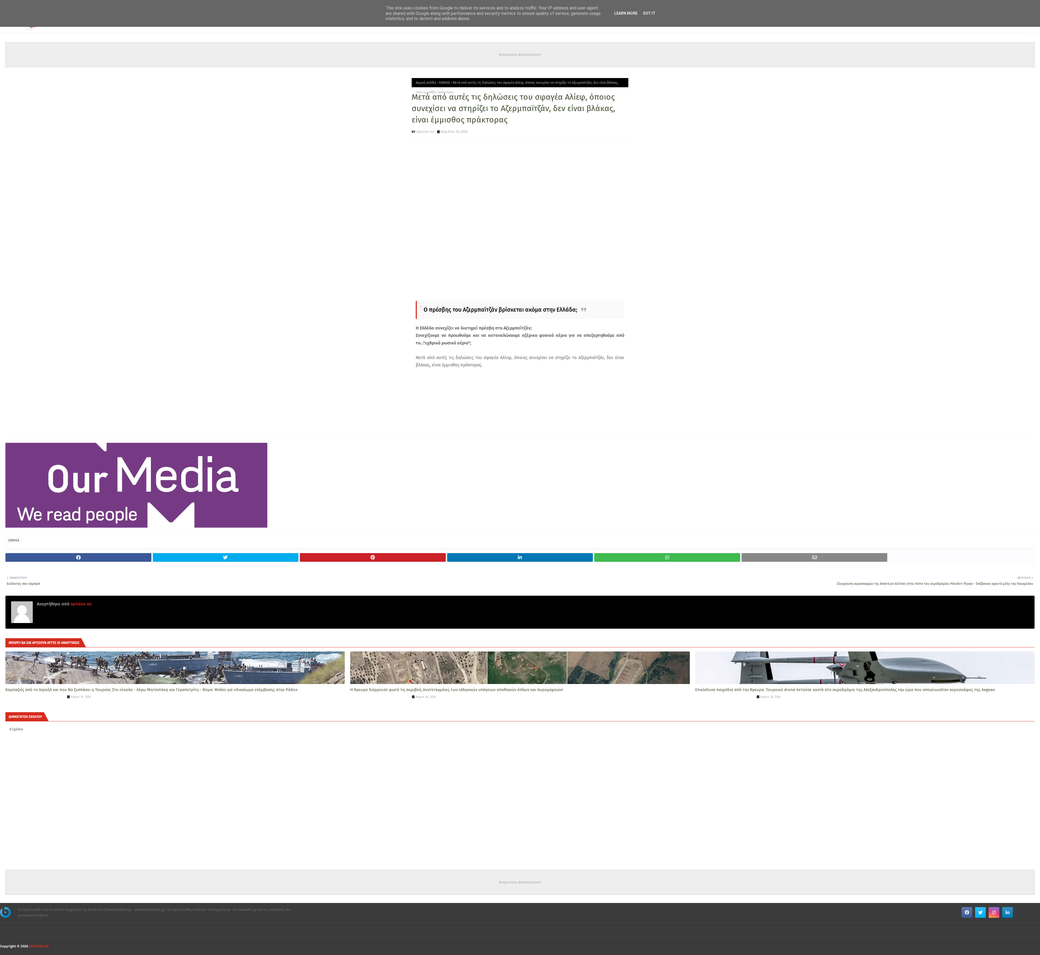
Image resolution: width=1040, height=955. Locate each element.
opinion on (425, 132)
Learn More (626, 13)
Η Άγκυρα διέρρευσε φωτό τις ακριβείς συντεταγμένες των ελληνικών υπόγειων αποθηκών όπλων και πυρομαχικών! (456, 689)
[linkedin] (1007, 912)
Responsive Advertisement (520, 55)
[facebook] (966, 912)
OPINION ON (39, 946)
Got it (649, 13)
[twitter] (980, 912)
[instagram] (994, 912)
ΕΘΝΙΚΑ (444, 83)
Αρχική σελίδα (426, 83)
